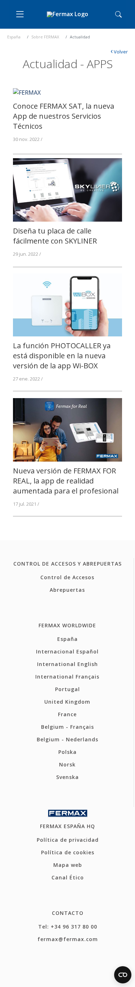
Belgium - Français (67, 726)
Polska (67, 751)
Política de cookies (67, 852)
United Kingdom (67, 701)
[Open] (21, 14)
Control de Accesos (67, 577)
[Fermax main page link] (67, 14)
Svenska (67, 777)
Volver (119, 51)
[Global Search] (118, 14)
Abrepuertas (67, 589)
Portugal (67, 689)
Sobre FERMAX (45, 36)
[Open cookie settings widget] (122, 974)
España (14, 36)
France (67, 714)
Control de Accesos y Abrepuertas (67, 563)
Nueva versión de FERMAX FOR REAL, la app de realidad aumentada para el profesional (65, 481)
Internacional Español (67, 651)
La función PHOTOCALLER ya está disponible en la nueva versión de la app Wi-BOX (62, 355)
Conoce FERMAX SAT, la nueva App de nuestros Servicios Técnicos (63, 116)
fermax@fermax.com (67, 939)
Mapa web (67, 864)
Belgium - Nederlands (67, 739)
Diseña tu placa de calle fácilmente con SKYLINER (55, 236)
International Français (67, 676)
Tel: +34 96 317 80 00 (67, 926)
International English (67, 664)
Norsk (67, 764)
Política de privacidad (68, 839)
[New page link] (27, 92)
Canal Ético (67, 877)
